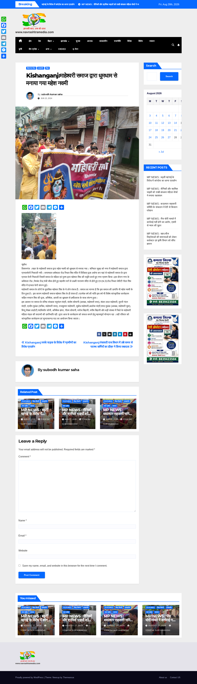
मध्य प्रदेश (25, 406)
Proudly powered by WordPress (29, 677)
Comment (24, 456)
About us (163, 677)
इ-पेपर (75, 49)
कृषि (20, 49)
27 (169, 137)
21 (175, 130)
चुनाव (78, 41)
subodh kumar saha (51, 94)
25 (156, 137)
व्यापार (152, 41)
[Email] (4, 38)
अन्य (48, 49)
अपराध (90, 41)
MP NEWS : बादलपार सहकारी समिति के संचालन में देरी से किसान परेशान (162, 207)
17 (150, 130)
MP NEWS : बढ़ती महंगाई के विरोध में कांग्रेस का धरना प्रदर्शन (36, 414)
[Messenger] (4, 50)
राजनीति (117, 41)
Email (22, 535)
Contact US (175, 677)
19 (162, 130)
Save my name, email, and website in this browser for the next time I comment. (64, 565)
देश (39, 41)
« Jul (161, 151)
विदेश (129, 41)
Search (151, 65)
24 (150, 137)
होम (30, 41)
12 (162, 123)
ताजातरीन (103, 41)
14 (175, 123)
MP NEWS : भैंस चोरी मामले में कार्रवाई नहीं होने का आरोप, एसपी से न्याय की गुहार (161, 222)
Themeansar (68, 677)
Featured (26, 401)
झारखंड (64, 41)
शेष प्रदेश (33, 49)
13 (169, 123)
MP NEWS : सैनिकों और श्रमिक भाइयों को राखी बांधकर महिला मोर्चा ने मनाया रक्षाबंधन (162, 192)
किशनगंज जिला (31, 68)
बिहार (50, 41)
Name (22, 520)
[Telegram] (4, 44)
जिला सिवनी (36, 401)
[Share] (4, 56)
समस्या (32, 406)
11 (156, 123)
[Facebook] (4, 25)
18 (156, 130)
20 (169, 130)
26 (162, 137)
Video (62, 49)
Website (22, 550)
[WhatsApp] (4, 19)
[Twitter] (4, 31)
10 (150, 123)
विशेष (141, 41)
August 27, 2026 (33, 625)
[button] (173, 45)
